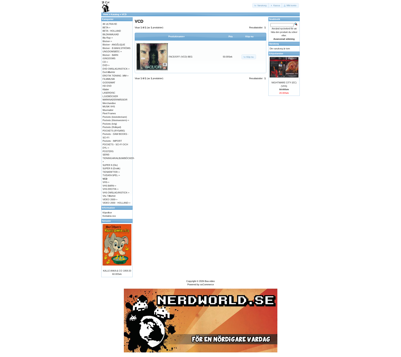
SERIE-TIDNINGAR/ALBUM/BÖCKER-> (119, 158)
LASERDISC (109, 92)
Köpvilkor (107, 212)
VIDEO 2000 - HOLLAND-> (116, 203)
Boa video (210, 281)
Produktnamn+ (176, 36)
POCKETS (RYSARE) (114, 130)
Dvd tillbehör (109, 72)
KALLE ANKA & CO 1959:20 (117, 270)
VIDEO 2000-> (110, 199)
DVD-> (106, 65)
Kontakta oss (109, 216)
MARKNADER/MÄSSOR (115, 99)
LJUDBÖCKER (110, 96)
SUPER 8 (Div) (110, 165)
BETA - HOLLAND (112, 31)
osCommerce (207, 284)
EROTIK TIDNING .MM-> (115, 75)
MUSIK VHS (109, 106)
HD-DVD (107, 86)
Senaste (106, 221)
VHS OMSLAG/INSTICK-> (116, 192)
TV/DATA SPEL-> (111, 175)
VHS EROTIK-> (110, 189)
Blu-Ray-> (108, 37)
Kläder (106, 89)
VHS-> (106, 182)
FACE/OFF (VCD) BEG (181, 56)
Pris (230, 36)
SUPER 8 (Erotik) (111, 168)
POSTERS (108, 151)
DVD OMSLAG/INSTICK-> (116, 69)
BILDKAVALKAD (111, 34)
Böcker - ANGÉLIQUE (114, 44)
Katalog (115, 14)
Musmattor (108, 110)
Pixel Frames (109, 113)
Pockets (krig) (110, 124)
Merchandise (109, 103)
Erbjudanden (276, 53)
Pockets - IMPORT (112, 141)
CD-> (105, 62)
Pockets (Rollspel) (112, 127)
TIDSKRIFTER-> (111, 172)
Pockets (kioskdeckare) (115, 117)
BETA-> (106, 27)
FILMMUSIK (109, 79)
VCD (124, 14)
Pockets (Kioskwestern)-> (116, 120)
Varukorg (274, 44)
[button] (260, 5)
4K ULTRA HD (110, 24)
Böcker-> (107, 41)
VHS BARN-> (109, 185)
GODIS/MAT (109, 82)
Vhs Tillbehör (109, 196)
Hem (105, 14)
